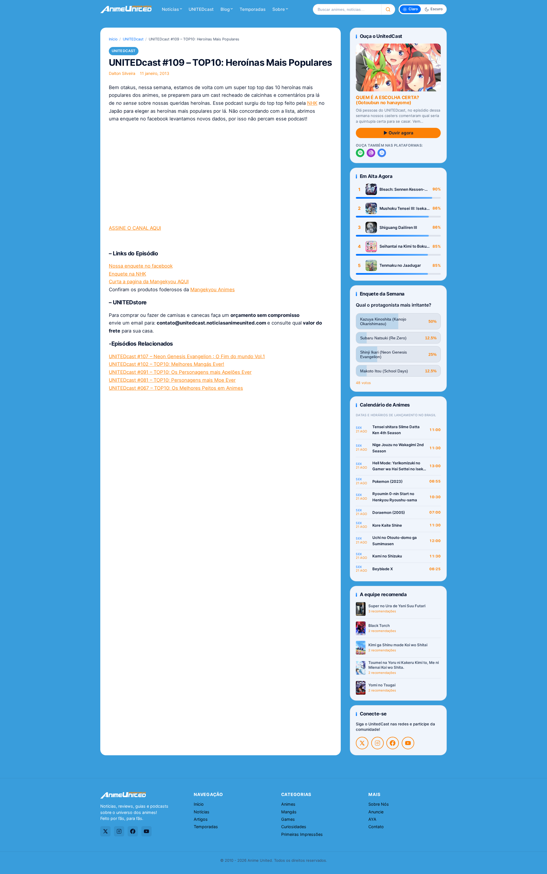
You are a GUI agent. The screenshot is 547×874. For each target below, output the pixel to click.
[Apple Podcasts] (371, 153)
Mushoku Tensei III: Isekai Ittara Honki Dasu (403, 208)
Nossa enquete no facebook (141, 266)
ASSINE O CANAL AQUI (135, 228)
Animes (288, 804)
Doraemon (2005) (388, 512)
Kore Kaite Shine (387, 525)
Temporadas (253, 9)
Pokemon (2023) (387, 481)
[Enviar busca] (388, 9)
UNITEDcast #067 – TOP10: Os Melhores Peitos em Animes (176, 388)
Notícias (170, 9)
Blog (225, 9)
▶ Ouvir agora (398, 133)
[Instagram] (377, 743)
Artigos (201, 819)
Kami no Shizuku (387, 556)
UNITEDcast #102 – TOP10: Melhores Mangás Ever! (166, 364)
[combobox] (347, 9)
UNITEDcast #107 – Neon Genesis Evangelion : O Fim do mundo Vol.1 (187, 356)
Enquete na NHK (127, 274)
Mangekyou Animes (212, 289)
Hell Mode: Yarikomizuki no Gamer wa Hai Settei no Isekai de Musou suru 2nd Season (399, 466)
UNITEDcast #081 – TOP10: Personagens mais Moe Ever (172, 380)
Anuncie (375, 811)
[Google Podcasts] (381, 153)
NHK (312, 103)
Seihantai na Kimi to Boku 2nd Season (402, 246)
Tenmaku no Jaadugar (400, 265)
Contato (376, 826)
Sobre (278, 9)
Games (288, 819)
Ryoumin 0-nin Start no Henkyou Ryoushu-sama (394, 496)
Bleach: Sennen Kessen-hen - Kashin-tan (401, 189)
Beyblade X (382, 569)
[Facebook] (392, 743)
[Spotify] (360, 153)
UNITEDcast (201, 9)
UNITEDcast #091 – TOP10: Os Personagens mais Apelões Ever (180, 372)
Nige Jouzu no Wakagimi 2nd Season (398, 447)
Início (113, 39)
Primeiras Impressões (302, 834)
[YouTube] (408, 743)
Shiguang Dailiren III (398, 227)
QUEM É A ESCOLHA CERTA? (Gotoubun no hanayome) (387, 100)
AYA (372, 819)
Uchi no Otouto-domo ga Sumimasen (394, 540)
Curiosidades (293, 826)
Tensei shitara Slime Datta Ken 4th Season (396, 429)
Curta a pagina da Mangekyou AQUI (149, 281)
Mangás (289, 811)
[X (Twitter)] (362, 743)
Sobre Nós (378, 804)
